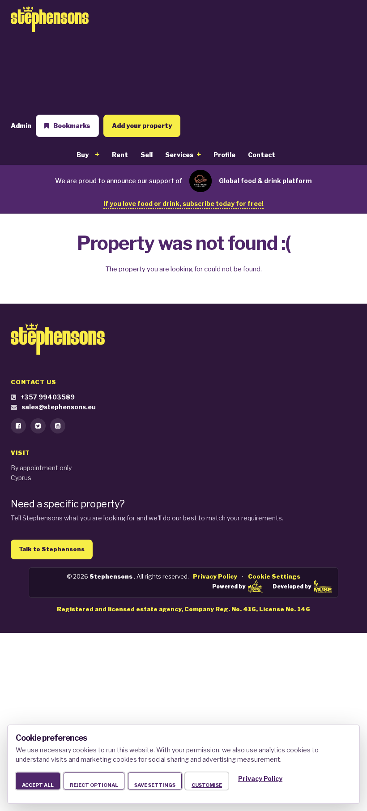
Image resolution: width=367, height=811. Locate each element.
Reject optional (94, 785)
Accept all (38, 785)
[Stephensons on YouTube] (57, 425)
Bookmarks (71, 125)
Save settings (154, 785)
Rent (120, 155)
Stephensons (112, 576)
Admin (21, 125)
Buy (83, 155)
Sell (147, 155)
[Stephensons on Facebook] (18, 425)
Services (179, 155)
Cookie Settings (274, 576)
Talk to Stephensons (52, 549)
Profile (224, 155)
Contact (261, 155)
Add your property (142, 125)
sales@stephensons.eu (58, 407)
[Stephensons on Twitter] (38, 425)
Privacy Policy (215, 576)
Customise (207, 785)
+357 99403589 (48, 397)
